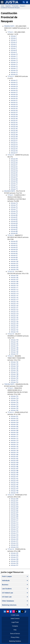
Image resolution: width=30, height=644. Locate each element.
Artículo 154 (14, 398)
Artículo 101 (14, 263)
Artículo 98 (14, 257)
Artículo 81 (14, 217)
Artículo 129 (14, 324)
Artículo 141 (14, 354)
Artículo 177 (14, 448)
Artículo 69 (14, 181)
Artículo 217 (14, 533)
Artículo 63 (14, 169)
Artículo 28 (14, 94)
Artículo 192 (14, 479)
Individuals (6, 580)
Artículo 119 (14, 304)
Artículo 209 (14, 517)
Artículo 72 (14, 187)
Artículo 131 (14, 328)
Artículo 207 (14, 513)
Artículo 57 (14, 153)
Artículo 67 (14, 177)
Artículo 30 (14, 98)
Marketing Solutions (9, 605)
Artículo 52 (14, 143)
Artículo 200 (14, 499)
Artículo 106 (14, 277)
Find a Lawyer (7, 576)
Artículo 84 (14, 223)
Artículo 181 (14, 456)
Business (5, 585)
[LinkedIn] (5, 611)
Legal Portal (15, 622)
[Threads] (16, 611)
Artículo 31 (14, 100)
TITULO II (11, 76)
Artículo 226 (14, 555)
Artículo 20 (14, 74)
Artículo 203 (14, 505)
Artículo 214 (14, 527)
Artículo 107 (14, 279)
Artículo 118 (14, 302)
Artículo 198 (14, 491)
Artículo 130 (14, 326)
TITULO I (10, 32)
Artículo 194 (14, 483)
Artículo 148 (14, 374)
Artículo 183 (14, 461)
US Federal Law (7, 593)
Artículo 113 (14, 292)
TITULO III (11, 155)
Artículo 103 (14, 267)
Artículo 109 (14, 283)
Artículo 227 (14, 557)
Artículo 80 (14, 215)
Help (15, 630)
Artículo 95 (14, 251)
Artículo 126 (14, 318)
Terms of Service (15, 633)
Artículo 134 (14, 340)
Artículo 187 (14, 469)
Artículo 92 (14, 245)
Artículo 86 (14, 227)
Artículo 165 (14, 424)
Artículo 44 (14, 127)
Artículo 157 (14, 404)
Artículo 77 (14, 209)
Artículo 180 (14, 454)
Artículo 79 (14, 213)
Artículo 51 (14, 141)
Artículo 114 (14, 294)
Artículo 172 (14, 438)
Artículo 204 (14, 507)
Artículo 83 (14, 221)
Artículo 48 (14, 135)
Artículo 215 (14, 529)
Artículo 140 (14, 352)
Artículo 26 (14, 90)
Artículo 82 (14, 219)
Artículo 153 (14, 396)
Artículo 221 (14, 541)
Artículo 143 (14, 364)
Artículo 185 (14, 465)
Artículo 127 (14, 320)
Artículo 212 (14, 523)
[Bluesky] (19, 611)
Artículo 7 (14, 48)
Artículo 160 (14, 410)
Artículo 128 (14, 322)
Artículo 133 (14, 332)
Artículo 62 (14, 167)
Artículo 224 (14, 547)
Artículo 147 (14, 372)
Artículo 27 (14, 92)
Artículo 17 (14, 68)
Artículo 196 (14, 487)
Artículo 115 (14, 296)
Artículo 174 (14, 442)
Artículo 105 (14, 275)
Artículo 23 (14, 84)
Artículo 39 (14, 117)
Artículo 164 (14, 422)
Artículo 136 (14, 344)
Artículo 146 (14, 370)
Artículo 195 (14, 485)
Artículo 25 (14, 88)
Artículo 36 (14, 110)
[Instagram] (13, 611)
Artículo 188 (14, 471)
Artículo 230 (14, 563)
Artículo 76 (14, 207)
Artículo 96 (14, 253)
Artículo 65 (14, 173)
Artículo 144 (14, 366)
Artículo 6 (14, 46)
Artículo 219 (14, 537)
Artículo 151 (14, 380)
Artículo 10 (14, 54)
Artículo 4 (14, 42)
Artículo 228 (14, 559)
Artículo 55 (14, 149)
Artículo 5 (14, 44)
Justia (2, 6)
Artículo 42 (14, 123)
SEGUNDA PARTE (9, 191)
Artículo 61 (14, 165)
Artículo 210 (14, 519)
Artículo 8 (14, 50)
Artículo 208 (14, 515)
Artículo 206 (14, 511)
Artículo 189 (14, 473)
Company (15, 626)
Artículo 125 (14, 316)
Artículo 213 (14, 525)
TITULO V (11, 356)
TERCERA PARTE (9, 384)
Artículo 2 (14, 38)
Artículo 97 (14, 255)
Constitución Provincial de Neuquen (10, 7)
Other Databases (8, 601)
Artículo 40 (14, 119)
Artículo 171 (14, 436)
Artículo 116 (14, 298)
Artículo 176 (14, 446)
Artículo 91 (14, 243)
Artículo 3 (14, 40)
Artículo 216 (14, 531)
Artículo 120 (14, 306)
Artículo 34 (14, 106)
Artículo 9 (14, 52)
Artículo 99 (14, 259)
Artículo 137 (14, 346)
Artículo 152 (14, 382)
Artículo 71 (14, 185)
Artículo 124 (14, 314)
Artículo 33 (14, 104)
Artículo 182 (14, 459)
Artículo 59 (14, 161)
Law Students (7, 589)
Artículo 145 (14, 368)
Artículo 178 (14, 450)
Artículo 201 (14, 501)
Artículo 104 (14, 269)
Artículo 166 (14, 426)
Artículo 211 (14, 521)
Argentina (8, 6)
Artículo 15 (14, 64)
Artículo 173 (14, 440)
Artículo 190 (14, 475)
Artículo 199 (14, 493)
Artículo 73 (14, 189)
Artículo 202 (14, 503)
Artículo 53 (14, 145)
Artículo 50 (14, 139)
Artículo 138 (14, 348)
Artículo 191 (14, 477)
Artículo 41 (14, 121)
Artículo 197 (14, 489)
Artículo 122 (14, 310)
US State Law (7, 597)
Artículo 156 (14, 402)
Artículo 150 (14, 378)
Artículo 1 (14, 36)
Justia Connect (15, 618)
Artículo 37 (14, 112)
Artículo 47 (14, 133)
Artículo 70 (14, 183)
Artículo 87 (14, 229)
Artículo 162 (14, 418)
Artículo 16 (14, 66)
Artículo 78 (14, 211)
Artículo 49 (14, 137)
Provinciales (15, 6)
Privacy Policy (15, 637)
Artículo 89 (14, 233)
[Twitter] (22, 611)
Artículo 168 (14, 430)
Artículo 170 (14, 434)
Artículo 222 (14, 543)
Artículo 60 (14, 163)
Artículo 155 (14, 400)
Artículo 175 (14, 444)
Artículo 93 (14, 247)
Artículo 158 (14, 406)
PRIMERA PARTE (9, 26)
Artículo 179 (14, 452)
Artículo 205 (14, 509)
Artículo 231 (14, 565)
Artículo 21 (14, 80)
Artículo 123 (14, 312)
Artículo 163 (14, 420)
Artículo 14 (14, 62)
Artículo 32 (14, 102)
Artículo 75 (14, 205)
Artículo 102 (14, 265)
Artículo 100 (14, 261)
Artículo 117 (14, 300)
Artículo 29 (14, 96)
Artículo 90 (14, 241)
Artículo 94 (14, 249)
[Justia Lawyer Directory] (25, 611)
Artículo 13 (14, 60)
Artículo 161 (14, 416)
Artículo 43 (14, 125)
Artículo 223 (14, 545)
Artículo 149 (14, 376)
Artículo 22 (14, 82)
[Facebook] (10, 611)
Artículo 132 (14, 330)
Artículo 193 (14, 481)
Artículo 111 (14, 288)
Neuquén (22, 6)
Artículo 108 (14, 281)
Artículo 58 (14, 159)
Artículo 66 (14, 175)
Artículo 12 (14, 58)
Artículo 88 (14, 231)
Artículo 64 (14, 171)
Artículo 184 (14, 463)
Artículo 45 (14, 129)
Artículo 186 (14, 467)
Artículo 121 (14, 308)
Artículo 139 (14, 350)
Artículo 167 (14, 428)
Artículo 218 (14, 535)
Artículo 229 (14, 561)
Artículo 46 (14, 131)
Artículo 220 (14, 539)
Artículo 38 (14, 115)
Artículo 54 (14, 147)
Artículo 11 (14, 56)
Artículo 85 (14, 225)
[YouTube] (7, 611)
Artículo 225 (14, 553)
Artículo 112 (14, 290)
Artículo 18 (14, 70)
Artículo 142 (14, 362)
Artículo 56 (14, 151)
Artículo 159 (14, 408)
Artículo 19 (14, 72)
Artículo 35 (14, 108)
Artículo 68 (14, 179)
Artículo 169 (14, 432)
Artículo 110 (14, 286)
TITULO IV (11, 334)
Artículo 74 (14, 203)
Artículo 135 (14, 342)
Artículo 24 (14, 86)
